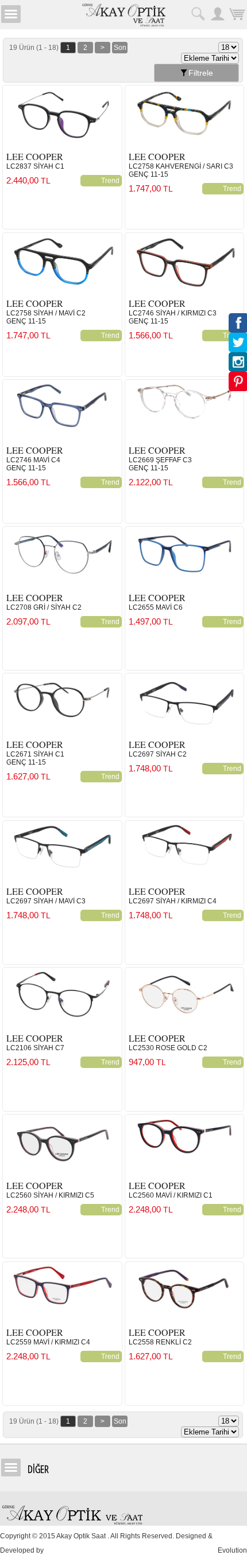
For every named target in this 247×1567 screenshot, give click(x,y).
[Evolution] (46, 1550)
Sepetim (237, 14)
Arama (198, 14)
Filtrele (200, 72)
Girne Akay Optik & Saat (123, 14)
